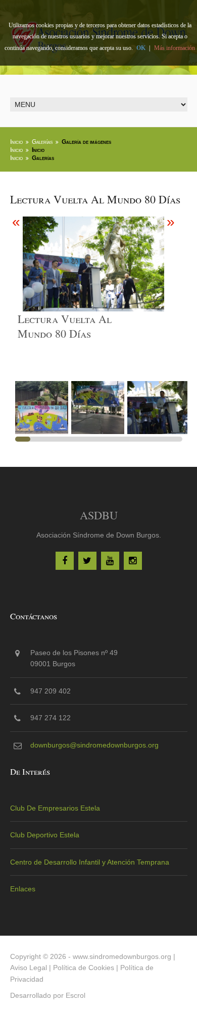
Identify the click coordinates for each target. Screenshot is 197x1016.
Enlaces (22, 889)
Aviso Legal (28, 968)
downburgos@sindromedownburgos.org (94, 745)
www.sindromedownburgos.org (122, 956)
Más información (174, 47)
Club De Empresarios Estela (55, 808)
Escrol (75, 995)
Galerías (42, 141)
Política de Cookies (83, 968)
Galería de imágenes (86, 141)
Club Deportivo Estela (44, 835)
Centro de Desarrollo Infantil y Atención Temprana (89, 862)
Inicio (16, 141)
